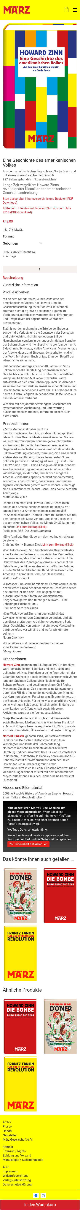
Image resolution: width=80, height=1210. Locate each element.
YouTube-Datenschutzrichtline (27, 829)
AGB (6, 1167)
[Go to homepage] (17, 10)
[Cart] (66, 10)
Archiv (7, 1122)
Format (8, 236)
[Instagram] (43, 1195)
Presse (7, 1126)
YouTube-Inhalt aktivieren (25, 844)
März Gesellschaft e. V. (18, 1139)
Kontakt (8, 1147)
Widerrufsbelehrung (15, 1175)
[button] (75, 10)
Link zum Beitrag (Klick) (31, 527)
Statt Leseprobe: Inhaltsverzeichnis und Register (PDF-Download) (38, 200)
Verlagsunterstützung (17, 1180)
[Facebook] (36, 1195)
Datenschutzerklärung (17, 1184)
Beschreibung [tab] (13, 278)
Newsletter (10, 1135)
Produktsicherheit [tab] (16, 292)
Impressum (10, 1171)
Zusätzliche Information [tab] (20, 285)
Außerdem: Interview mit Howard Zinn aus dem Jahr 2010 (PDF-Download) (37, 210)
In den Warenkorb (40, 1204)
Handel (7, 1131)
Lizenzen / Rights (14, 1151)
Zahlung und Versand (17, 1155)
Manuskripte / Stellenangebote (23, 1160)
